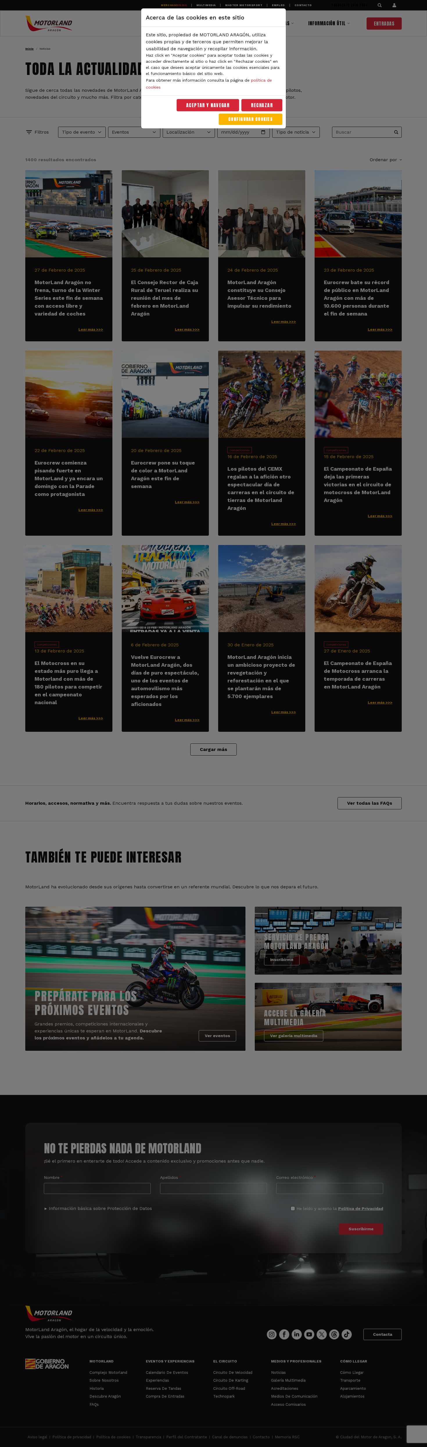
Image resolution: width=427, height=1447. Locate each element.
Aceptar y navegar (208, 105)
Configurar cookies (250, 119)
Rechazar (262, 105)
